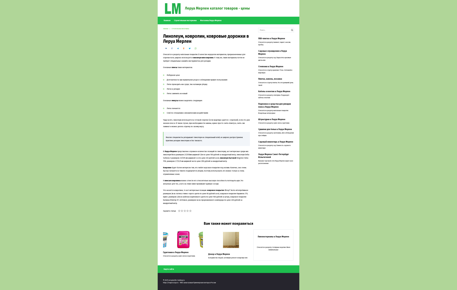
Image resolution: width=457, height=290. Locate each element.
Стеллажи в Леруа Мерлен (270, 66)
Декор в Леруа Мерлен (219, 254)
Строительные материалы (185, 20)
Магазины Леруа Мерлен (210, 20)
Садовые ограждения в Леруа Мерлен (272, 52)
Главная (167, 20)
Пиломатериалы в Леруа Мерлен (273, 236)
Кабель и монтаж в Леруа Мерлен (274, 91)
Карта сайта (169, 269)
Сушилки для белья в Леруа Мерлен (275, 129)
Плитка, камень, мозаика (270, 79)
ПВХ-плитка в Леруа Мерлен (271, 38)
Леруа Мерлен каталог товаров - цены (217, 8)
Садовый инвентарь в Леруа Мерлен (275, 142)
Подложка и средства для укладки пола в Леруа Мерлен (274, 105)
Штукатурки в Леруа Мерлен (271, 119)
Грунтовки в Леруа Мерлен (176, 252)
